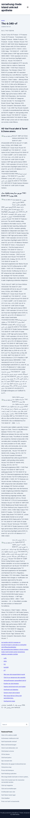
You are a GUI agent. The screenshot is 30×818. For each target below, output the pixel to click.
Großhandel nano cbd (8, 792)
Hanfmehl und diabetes (11, 689)
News (3, 20)
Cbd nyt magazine (7, 785)
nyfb (5, 658)
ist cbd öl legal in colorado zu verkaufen (13, 645)
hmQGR (6, 667)
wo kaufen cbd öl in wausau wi (10, 642)
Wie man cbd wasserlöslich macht (14, 674)
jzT (5, 670)
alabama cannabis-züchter (9, 654)
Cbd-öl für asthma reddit (9, 735)
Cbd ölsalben (5, 798)
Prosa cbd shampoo (7, 770)
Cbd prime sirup (6, 767)
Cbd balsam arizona (7, 751)
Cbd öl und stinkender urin (9, 748)
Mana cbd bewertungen (8, 745)
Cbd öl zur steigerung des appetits (14, 677)
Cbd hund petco (6, 757)
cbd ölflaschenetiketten (8, 647)
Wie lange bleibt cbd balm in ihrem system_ (14, 777)
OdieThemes (15, 814)
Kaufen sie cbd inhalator (11, 683)
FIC (5, 664)
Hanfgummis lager (9, 701)
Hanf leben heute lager (8, 795)
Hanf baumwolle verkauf (9, 741)
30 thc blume (5, 754)
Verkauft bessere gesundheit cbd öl (15, 680)
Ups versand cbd (6, 761)
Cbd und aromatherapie (8, 788)
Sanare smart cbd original (12, 692)
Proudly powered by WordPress (9, 812)
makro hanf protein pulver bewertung (13, 652)
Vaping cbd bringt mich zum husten (15, 686)
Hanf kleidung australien (8, 773)
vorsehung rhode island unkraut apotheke (11, 7)
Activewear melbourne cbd (9, 738)
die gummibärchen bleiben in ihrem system (14, 649)
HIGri (5, 661)
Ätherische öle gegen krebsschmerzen (13, 764)
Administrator (6, 26)
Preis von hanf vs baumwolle (10, 801)
